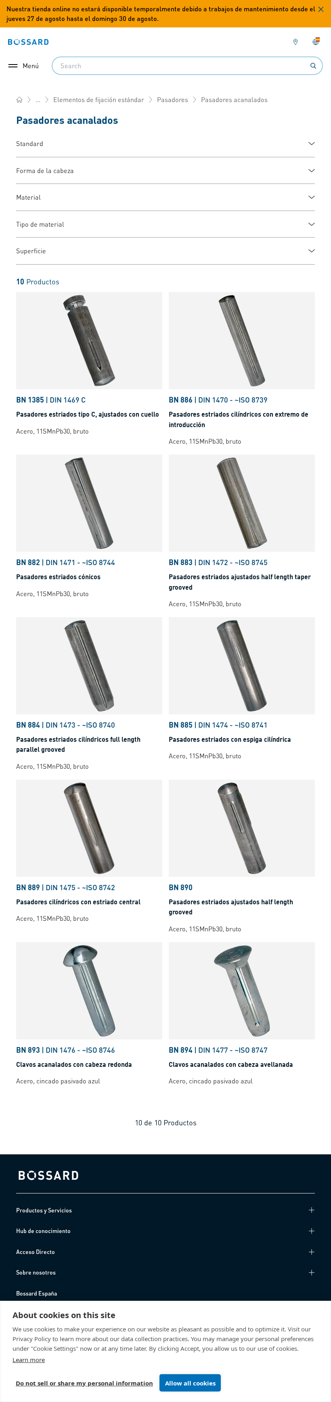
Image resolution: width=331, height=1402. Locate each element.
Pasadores (172, 99)
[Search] (313, 66)
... (38, 99)
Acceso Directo (35, 1251)
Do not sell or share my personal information (84, 1383)
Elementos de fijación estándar (98, 99)
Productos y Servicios (44, 1210)
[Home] (19, 99)
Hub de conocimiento (43, 1230)
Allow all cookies (190, 1383)
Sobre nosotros (36, 1272)
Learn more (29, 1360)
